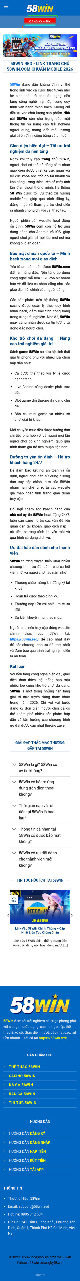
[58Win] (40, 8)
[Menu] (6, 7)
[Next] (71, 924)
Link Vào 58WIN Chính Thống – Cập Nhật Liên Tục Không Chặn (40, 930)
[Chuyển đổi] (14, 765)
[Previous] (8, 924)
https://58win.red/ (53, 1038)
